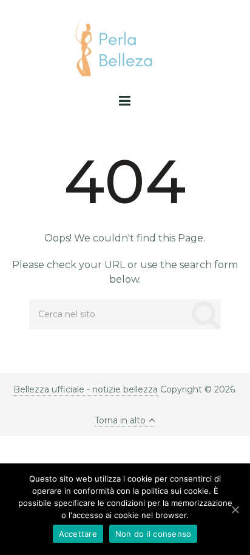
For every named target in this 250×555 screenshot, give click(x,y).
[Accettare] (235, 509)
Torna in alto (120, 420)
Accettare (78, 534)
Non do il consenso (153, 534)
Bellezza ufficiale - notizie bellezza (85, 389)
